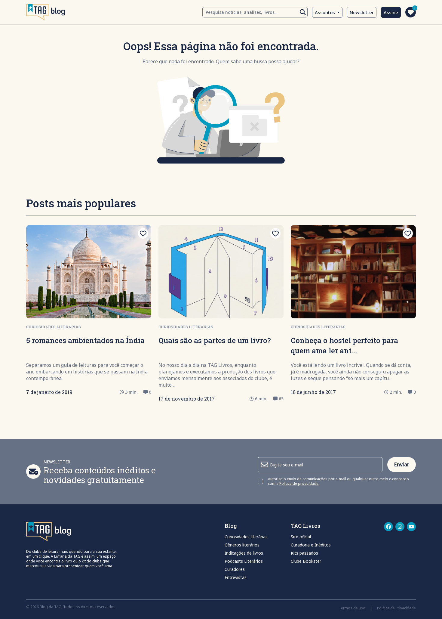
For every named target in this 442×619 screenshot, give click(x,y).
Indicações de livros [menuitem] (244, 553)
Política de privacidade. (299, 483)
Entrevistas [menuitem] (236, 577)
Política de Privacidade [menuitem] (396, 608)
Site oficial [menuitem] (301, 537)
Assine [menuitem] (391, 12)
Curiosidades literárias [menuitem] (246, 537)
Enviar (401, 464)
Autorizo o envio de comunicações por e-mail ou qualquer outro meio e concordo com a (338, 481)
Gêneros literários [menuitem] (242, 545)
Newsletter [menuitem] (362, 12)
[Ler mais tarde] (143, 233)
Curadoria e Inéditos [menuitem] (311, 545)
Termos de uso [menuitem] (352, 608)
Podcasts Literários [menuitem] (244, 561)
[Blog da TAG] (45, 12)
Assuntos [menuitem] (325, 12)
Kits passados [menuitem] (304, 553)
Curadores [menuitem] (235, 569)
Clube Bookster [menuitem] (306, 561)
